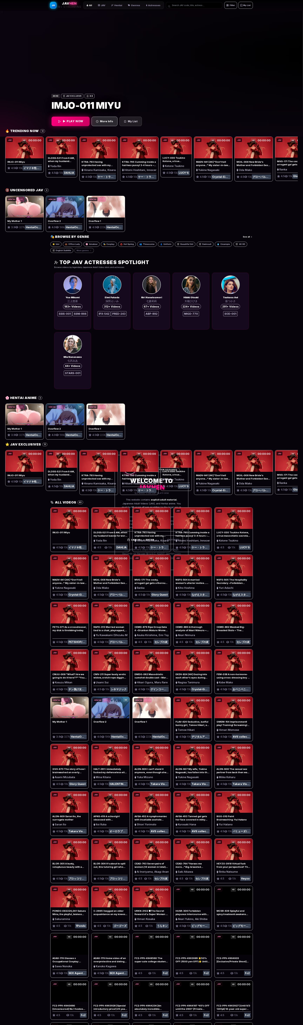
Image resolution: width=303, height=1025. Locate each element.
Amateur (91, 244)
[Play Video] (21, 147)
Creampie (223, 244)
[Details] (29, 147)
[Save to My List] (39, 154)
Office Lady (72, 244)
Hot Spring (127, 244)
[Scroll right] (295, 164)
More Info (106, 121)
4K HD (240, 244)
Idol (55, 244)
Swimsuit (205, 244)
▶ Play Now (73, 121)
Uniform (165, 244)
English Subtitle (61, 250)
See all (246, 237)
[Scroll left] (8, 164)
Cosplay (109, 244)
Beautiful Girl (185, 244)
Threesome (146, 244)
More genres (83, 250)
